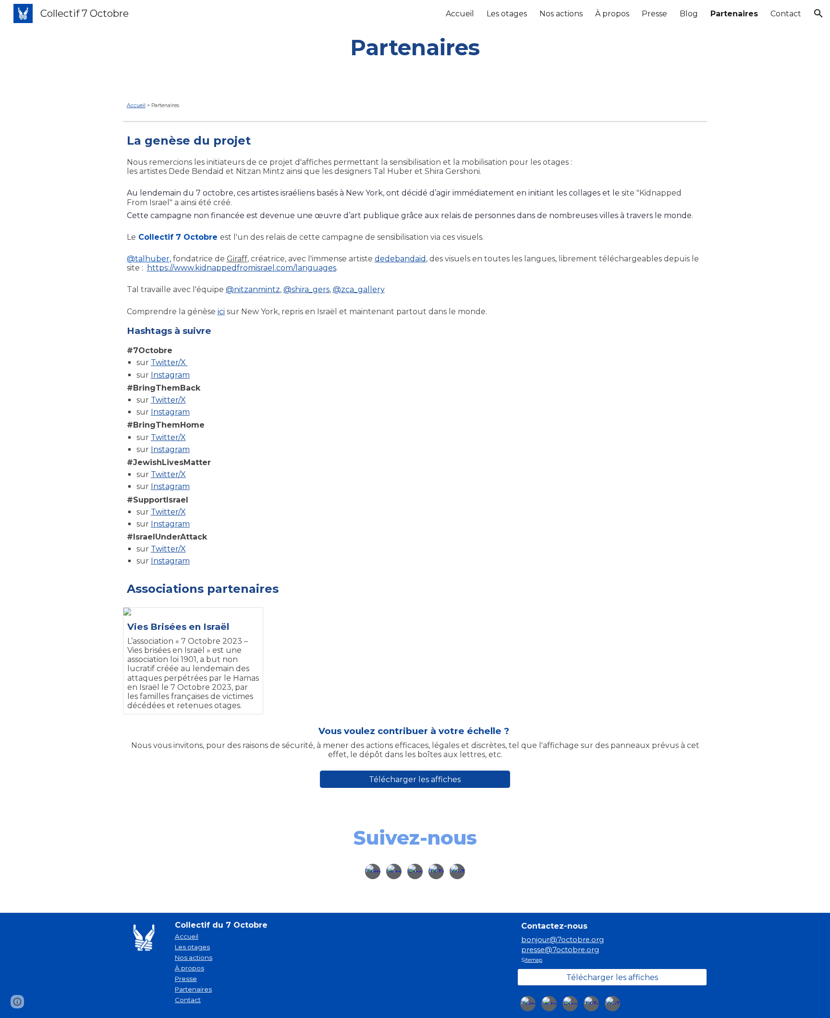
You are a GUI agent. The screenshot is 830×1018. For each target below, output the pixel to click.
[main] (415, 47)
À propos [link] (612, 13)
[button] (818, 13)
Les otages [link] (507, 13)
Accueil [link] (460, 13)
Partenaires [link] (734, 13)
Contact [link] (785, 13)
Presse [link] (654, 13)
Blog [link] (689, 13)
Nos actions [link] (561, 13)
